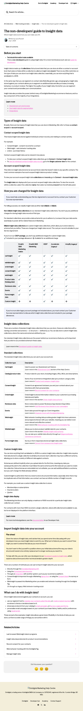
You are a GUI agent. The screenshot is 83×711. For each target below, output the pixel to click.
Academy (53, 3)
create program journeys (62, 601)
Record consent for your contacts (47, 390)
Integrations (13, 111)
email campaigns (42, 606)
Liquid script (15, 611)
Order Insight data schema (52, 400)
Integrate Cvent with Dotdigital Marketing (49, 413)
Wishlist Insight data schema (53, 431)
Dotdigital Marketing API (30, 569)
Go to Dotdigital (43, 3)
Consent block (63, 576)
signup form (45, 576)
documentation (38, 520)
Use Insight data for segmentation (21, 108)
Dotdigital (25, 701)
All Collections (8, 24)
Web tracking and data (22, 24)
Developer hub (63, 3)
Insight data (35, 24)
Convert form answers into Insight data (48, 443)
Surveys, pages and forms (59, 606)
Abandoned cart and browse (19, 106)
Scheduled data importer (23, 571)
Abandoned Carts (44, 370)
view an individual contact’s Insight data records (26, 161)
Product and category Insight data (47, 381)
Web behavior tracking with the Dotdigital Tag (53, 425)
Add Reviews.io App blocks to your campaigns (51, 406)
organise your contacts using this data (37, 601)
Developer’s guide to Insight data (30, 346)
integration (19, 574)
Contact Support (56, 701)
